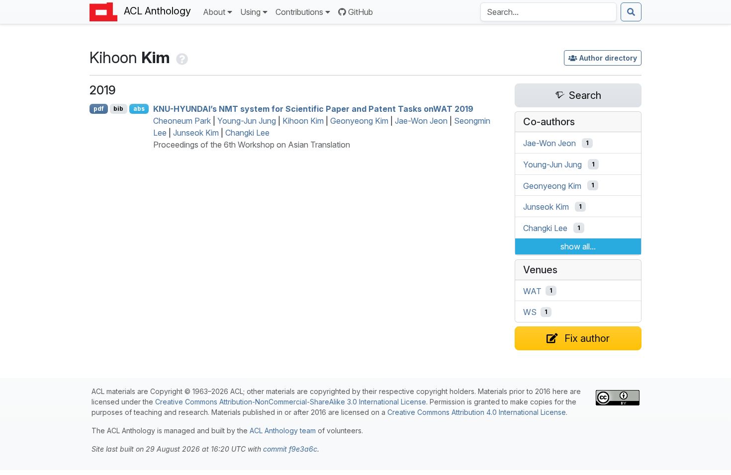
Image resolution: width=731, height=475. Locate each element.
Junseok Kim (196, 133)
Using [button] (250, 12)
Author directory (608, 58)
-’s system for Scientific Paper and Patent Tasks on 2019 (313, 109)
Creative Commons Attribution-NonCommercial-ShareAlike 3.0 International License (290, 401)
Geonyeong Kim (359, 121)
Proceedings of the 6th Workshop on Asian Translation (251, 145)
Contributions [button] (299, 12)
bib (118, 108)
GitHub (360, 12)
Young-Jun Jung (246, 121)
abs (139, 108)
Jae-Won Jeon (421, 121)
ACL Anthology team (283, 430)
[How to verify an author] (181, 57)
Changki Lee (247, 133)
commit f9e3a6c (290, 449)
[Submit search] (631, 11)
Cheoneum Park (182, 121)
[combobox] (548, 11)
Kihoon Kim (303, 121)
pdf (98, 108)
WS (530, 312)
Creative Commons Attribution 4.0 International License (476, 412)
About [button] (214, 12)
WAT (532, 291)
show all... (578, 246)
